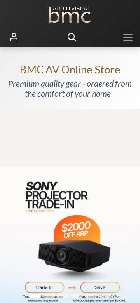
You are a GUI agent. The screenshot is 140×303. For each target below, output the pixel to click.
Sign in (14, 37)
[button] (72, 37)
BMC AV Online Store (70, 69)
